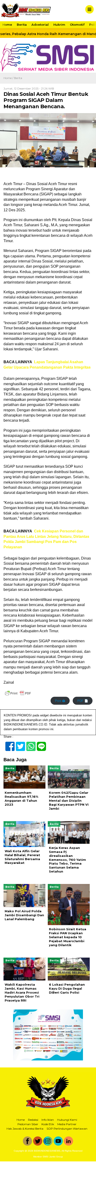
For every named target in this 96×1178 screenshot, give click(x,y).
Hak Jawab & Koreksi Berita (25, 1128)
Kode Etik (47, 1124)
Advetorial (40, 24)
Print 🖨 (60, 701)
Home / (8, 78)
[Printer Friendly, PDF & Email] (17, 693)
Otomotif (77, 24)
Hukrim (59, 24)
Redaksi (33, 1119)
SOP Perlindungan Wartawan (67, 1128)
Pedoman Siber (27, 1124)
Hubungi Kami (67, 1119)
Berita (22, 24)
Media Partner (66, 1124)
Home (7, 24)
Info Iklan (47, 1119)
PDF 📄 (82, 701)
